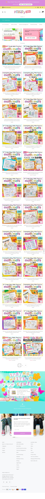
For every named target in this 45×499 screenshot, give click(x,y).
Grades (3, 448)
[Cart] (42, 12)
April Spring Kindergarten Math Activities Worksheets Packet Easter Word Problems (12, 120)
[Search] (4, 12)
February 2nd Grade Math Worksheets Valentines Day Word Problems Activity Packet (12, 332)
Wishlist (3, 452)
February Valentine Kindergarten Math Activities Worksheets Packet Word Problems (12, 93)
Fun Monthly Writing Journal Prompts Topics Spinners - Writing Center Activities (23, 391)
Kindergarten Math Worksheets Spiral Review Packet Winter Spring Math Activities (33, 173)
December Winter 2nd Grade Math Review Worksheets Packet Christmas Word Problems (33, 67)
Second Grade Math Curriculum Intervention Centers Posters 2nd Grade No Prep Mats (33, 358)
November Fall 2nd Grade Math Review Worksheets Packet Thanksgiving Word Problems (33, 332)
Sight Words (18, 462)
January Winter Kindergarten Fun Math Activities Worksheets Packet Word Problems (33, 93)
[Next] (25, 365)
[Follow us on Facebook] (3, 482)
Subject (3, 450)
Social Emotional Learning (21, 448)
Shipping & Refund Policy (35, 458)
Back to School (14, 24)
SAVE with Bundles (19, 444)
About (32, 446)
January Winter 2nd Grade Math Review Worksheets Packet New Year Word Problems (12, 173)
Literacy (40, 24)
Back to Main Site (34, 460)
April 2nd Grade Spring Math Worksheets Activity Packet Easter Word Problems (33, 279)
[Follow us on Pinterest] (9, 482)
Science (17, 467)
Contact (32, 452)
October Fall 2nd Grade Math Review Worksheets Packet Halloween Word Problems (33, 120)
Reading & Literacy (19, 458)
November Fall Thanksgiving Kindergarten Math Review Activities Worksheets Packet (12, 252)
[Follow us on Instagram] (6, 482)
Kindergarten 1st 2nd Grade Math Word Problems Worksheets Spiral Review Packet (12, 358)
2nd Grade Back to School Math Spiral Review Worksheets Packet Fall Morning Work (33, 199)
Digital (17, 469)
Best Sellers (18, 446)
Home (3, 20)
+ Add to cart (22, 394)
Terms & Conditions (34, 456)
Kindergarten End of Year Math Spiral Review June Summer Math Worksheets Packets (12, 279)
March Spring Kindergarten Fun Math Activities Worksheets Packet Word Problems (33, 146)
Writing (17, 460)
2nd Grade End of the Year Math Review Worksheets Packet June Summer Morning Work (12, 146)
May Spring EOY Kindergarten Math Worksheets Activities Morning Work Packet (33, 252)
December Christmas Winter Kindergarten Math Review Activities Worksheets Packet (33, 226)
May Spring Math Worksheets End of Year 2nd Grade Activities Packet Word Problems (12, 199)
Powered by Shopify (13, 486)
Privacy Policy (33, 454)
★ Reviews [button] (44, 251)
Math (17, 452)
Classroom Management (23, 24)
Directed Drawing (33, 24)
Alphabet (18, 456)
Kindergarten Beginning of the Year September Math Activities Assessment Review (12, 226)
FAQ (31, 450)
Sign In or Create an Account (7, 444)
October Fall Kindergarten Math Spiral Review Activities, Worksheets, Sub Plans (33, 305)
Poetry (17, 464)
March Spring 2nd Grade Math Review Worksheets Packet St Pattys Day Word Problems (12, 305)
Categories (4, 446)
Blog (31, 448)
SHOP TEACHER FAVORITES (26, 4)
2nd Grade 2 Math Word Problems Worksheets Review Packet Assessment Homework (12, 67)
